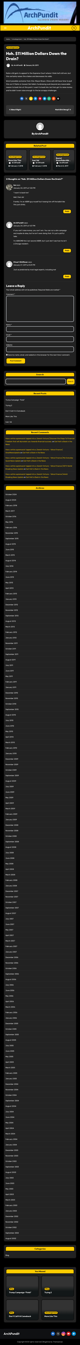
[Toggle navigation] (5, 28)
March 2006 (10, 1007)
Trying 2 (9, 405)
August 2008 (11, 847)
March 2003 (10, 1200)
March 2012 (10, 627)
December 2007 (12, 891)
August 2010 (11, 715)
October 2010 (11, 704)
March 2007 (10, 941)
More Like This (14, 160)
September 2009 (12, 776)
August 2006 (11, 979)
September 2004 (12, 1101)
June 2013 (10, 577)
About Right (16, 110)
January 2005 (11, 1079)
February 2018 (11, 505)
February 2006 (11, 1013)
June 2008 (10, 858)
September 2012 (12, 616)
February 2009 (11, 814)
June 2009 (10, 792)
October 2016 (11, 517)
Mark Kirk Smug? (62, 110)
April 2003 (10, 1194)
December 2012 (12, 605)
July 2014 (9, 566)
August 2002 (11, 1238)
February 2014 (11, 572)
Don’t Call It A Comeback (15, 411)
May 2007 (9, 930)
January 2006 (11, 1018)
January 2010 (11, 753)
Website (9, 345)
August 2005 (11, 1040)
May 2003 (9, 1189)
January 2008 (11, 886)
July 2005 (10, 1046)
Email (8, 335)
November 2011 (12, 643)
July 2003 (10, 1178)
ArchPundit (39, 28)
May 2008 (9, 864)
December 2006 (12, 957)
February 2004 (11, 1139)
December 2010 (12, 693)
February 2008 (11, 880)
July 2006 (10, 985)
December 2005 (12, 1024)
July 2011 (9, 665)
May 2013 (9, 583)
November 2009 (12, 765)
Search (40, 374)
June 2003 (10, 1183)
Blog (7, 1255)
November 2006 (12, 963)
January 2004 (11, 1145)
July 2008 (10, 853)
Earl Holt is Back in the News (34, 453)
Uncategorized (13, 47)
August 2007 (11, 913)
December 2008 (12, 825)
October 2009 (11, 770)
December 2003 (12, 1150)
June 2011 (10, 671)
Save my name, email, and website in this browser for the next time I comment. (39, 355)
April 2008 (10, 869)
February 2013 (11, 594)
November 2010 (12, 698)
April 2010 (10, 737)
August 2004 (11, 1106)
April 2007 (10, 935)
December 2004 (12, 1084)
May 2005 (9, 1057)
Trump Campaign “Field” (15, 400)
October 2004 (11, 1095)
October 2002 (11, 1227)
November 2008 (12, 831)
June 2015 (10, 550)
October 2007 (11, 902)
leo (14, 185)
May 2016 (9, 522)
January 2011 (11, 687)
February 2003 (11, 1205)
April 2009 (10, 803)
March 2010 (10, 742)
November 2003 (12, 1156)
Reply (67, 211)
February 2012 (11, 632)
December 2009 (12, 759)
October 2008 (11, 836)
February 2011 (11, 682)
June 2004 (10, 1117)
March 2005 (10, 1068)
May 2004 (9, 1123)
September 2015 (12, 539)
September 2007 (12, 908)
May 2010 (9, 731)
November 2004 (12, 1090)
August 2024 (11, 500)
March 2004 (10, 1134)
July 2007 (10, 919)
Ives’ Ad (35, 160)
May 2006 (9, 996)
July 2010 (9, 720)
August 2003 (11, 1172)
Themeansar (58, 1342)
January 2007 (11, 952)
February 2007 (11, 946)
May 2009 (9, 798)
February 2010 (11, 748)
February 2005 (11, 1073)
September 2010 (12, 709)
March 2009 (10, 809)
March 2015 (10, 555)
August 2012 (11, 621)
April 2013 (9, 588)
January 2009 (11, 820)
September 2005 (12, 1035)
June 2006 (10, 990)
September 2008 (12, 842)
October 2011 (11, 649)
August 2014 (11, 561)
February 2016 (11, 528)
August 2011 (11, 660)
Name (9, 325)
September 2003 (12, 1167)
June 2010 (10, 726)
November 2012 (12, 610)
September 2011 (12, 654)
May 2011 (9, 676)
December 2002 (12, 1216)
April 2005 (10, 1062)
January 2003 (11, 1211)
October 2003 (11, 1161)
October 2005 (11, 1029)
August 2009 (11, 781)
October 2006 (11, 968)
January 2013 (11, 599)
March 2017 (10, 511)
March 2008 (10, 875)
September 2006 (12, 974)
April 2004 (10, 1128)
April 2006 (10, 1001)
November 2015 (12, 533)
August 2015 (11, 544)
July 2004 (10, 1112)
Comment (10, 294)
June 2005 (10, 1051)
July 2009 (10, 787)
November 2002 (12, 1222)
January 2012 (11, 638)
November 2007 (12, 897)
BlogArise (46, 1342)
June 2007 (10, 924)
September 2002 (12, 1233)
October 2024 (11, 494)
